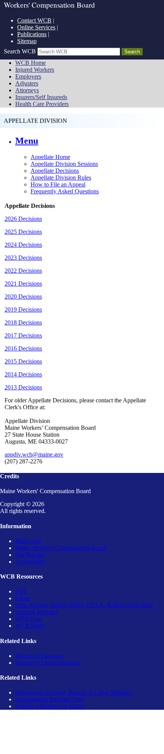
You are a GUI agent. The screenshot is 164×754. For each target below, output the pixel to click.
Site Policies (30, 554)
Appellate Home (50, 157)
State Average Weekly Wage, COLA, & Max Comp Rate (84, 605)
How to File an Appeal (58, 184)
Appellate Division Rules (61, 177)
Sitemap (27, 41)
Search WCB (20, 51)
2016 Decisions (23, 348)
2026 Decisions (23, 218)
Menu (26, 141)
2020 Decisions (23, 296)
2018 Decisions (23, 322)
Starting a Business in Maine (49, 706)
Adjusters (26, 83)
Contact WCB (34, 20)
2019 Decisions (23, 309)
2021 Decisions (23, 283)
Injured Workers (34, 69)
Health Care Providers (42, 104)
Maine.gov (28, 541)
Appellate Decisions (55, 170)
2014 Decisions (23, 374)
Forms (23, 598)
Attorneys (27, 90)
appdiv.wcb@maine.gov (34, 454)
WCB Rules (30, 625)
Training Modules (36, 612)
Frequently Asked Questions (65, 191)
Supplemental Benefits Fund (49, 699)
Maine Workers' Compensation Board (60, 548)
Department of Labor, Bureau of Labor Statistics (73, 692)
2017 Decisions (23, 335)
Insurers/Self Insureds (41, 97)
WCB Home (30, 62)
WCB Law (28, 619)
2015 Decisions (23, 361)
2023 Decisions (23, 257)
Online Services (36, 27)
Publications (32, 34)
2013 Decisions (23, 387)
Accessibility (30, 561)
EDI (20, 591)
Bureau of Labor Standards (47, 662)
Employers (28, 76)
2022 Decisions (23, 270)
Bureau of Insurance (39, 656)
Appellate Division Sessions (64, 164)
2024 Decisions (23, 244)
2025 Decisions (23, 231)
